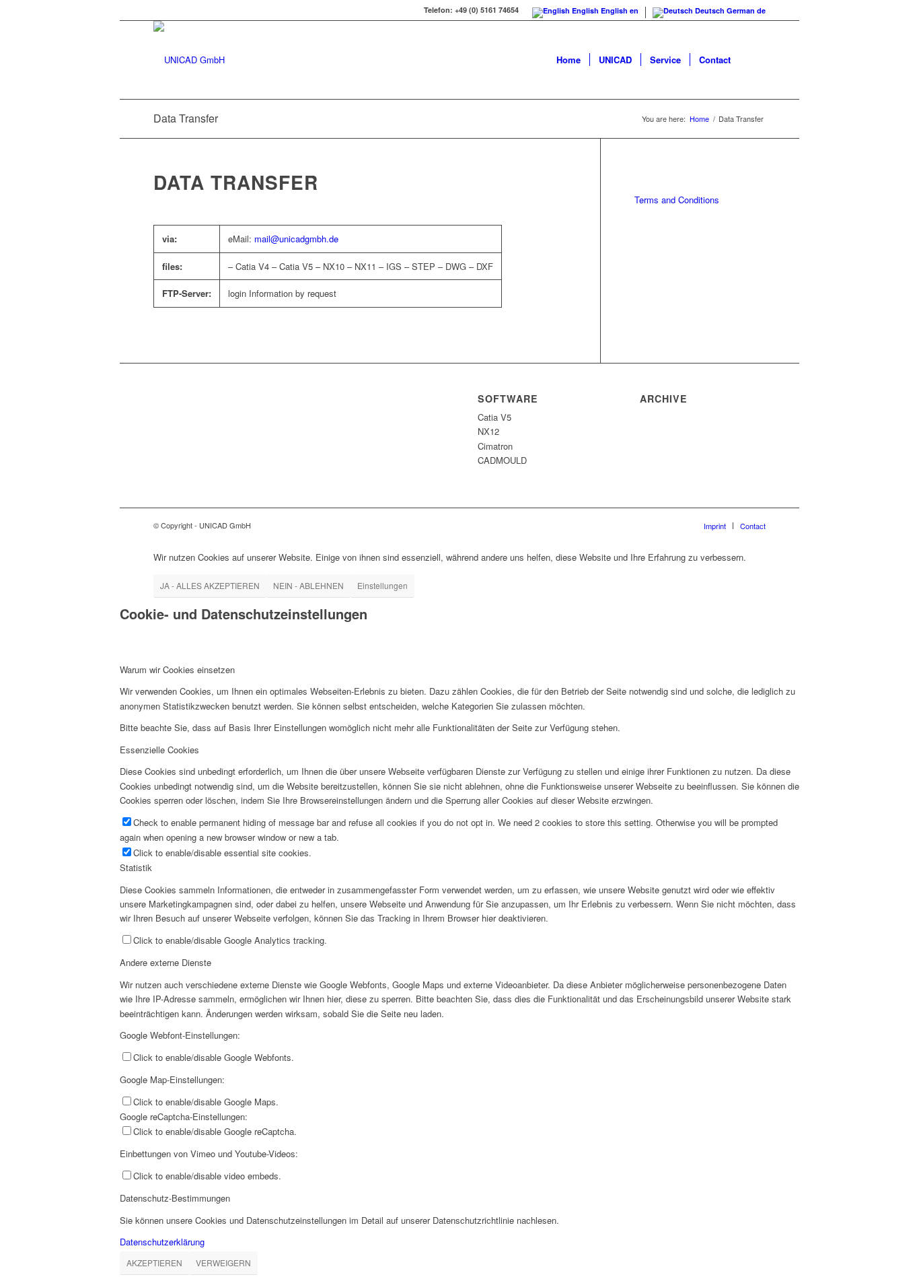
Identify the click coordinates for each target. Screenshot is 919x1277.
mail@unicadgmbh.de (296, 238)
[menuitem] (568, 60)
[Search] (752, 60)
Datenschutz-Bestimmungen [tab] (175, 1198)
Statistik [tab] (136, 867)
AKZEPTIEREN (154, 1262)
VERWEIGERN (223, 1262)
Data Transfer (185, 118)
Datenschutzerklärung (162, 1241)
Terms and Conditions (676, 199)
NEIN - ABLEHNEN (308, 585)
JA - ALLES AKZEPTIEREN (210, 585)
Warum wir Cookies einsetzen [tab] (177, 669)
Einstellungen (382, 585)
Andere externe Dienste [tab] (165, 962)
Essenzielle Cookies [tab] (159, 749)
